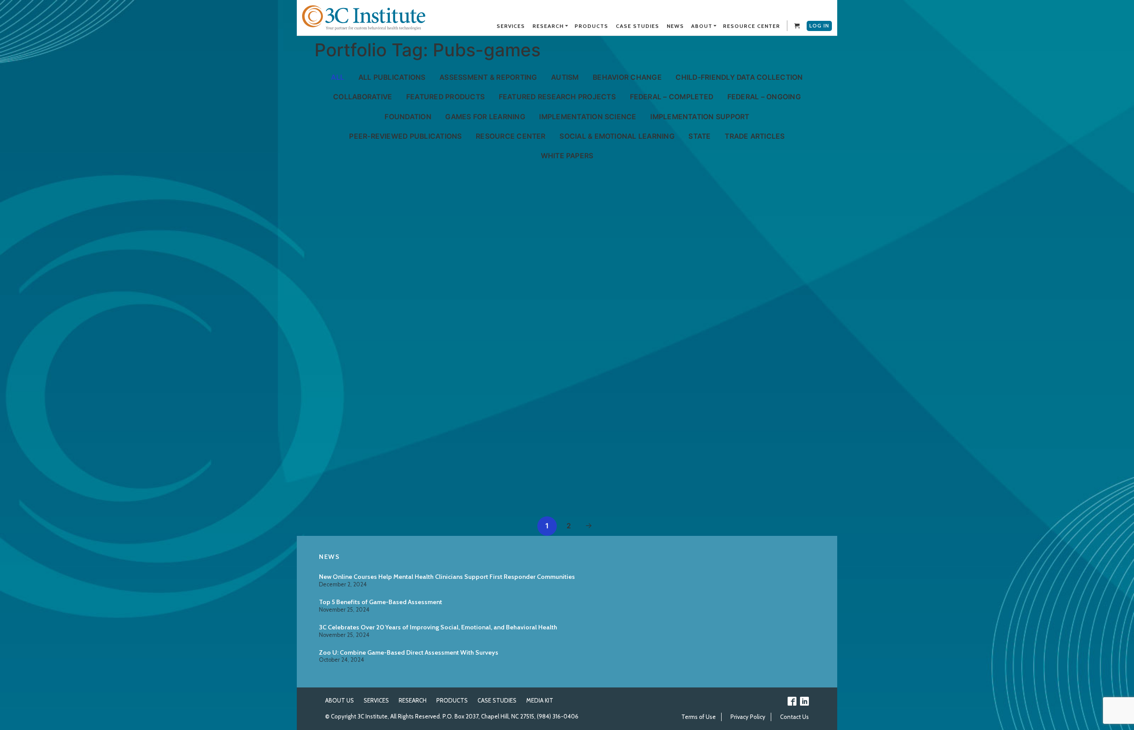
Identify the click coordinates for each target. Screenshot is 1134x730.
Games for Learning (485, 117)
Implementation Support (699, 117)
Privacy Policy (747, 716)
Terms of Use (698, 716)
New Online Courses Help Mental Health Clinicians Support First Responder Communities (447, 577)
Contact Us (794, 716)
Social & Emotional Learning (616, 136)
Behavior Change (627, 77)
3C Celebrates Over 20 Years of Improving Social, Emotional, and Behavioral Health (438, 627)
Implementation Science (587, 117)
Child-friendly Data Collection (739, 77)
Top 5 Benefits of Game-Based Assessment (380, 602)
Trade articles (754, 136)
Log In (819, 25)
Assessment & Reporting (488, 77)
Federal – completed (672, 97)
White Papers (567, 156)
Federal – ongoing (764, 97)
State (699, 136)
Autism (565, 77)
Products (452, 700)
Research (413, 700)
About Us (339, 700)
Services (376, 700)
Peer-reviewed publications (405, 136)
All (337, 77)
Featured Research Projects (557, 97)
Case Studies (497, 700)
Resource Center (511, 136)
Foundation (407, 117)
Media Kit (539, 700)
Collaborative (362, 97)
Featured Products (445, 97)
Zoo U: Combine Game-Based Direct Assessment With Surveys (408, 652)
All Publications (392, 77)
